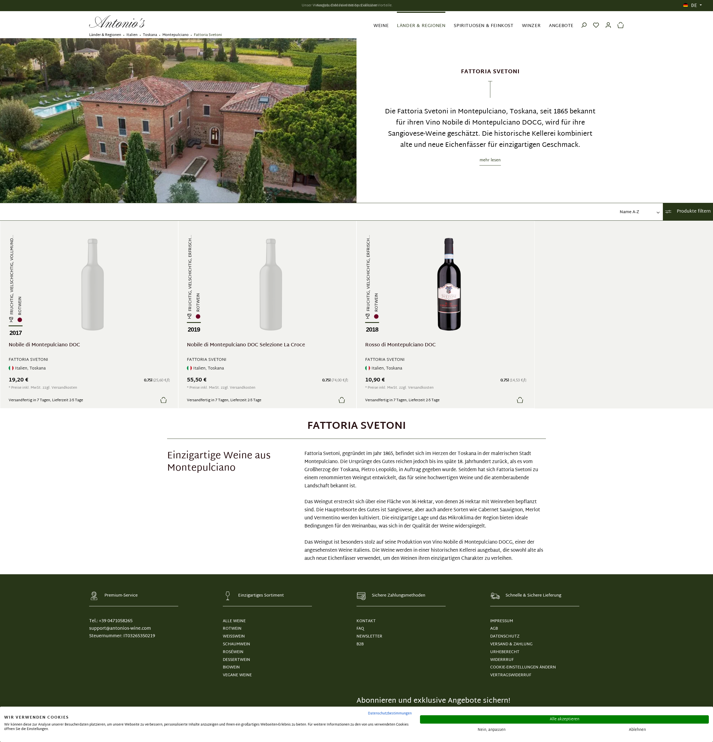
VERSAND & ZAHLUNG (511, 644)
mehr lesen (490, 160)
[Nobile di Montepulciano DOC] (93, 284)
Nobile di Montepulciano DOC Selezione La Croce (246, 346)
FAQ (360, 628)
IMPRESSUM (501, 621)
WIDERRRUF (502, 659)
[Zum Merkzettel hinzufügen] (150, 400)
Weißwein (234, 636)
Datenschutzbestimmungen (390, 714)
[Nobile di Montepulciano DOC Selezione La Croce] (271, 284)
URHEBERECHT (504, 652)
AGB (494, 628)
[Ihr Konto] (608, 21)
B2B (360, 644)
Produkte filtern (693, 212)
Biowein (231, 667)
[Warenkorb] (619, 21)
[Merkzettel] (596, 21)
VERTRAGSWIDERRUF (510, 675)
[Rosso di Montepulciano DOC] (449, 284)
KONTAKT (366, 621)
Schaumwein (236, 644)
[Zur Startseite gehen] (117, 21)
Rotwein (232, 628)
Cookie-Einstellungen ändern (523, 667)
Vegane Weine (237, 675)
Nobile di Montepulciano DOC (44, 346)
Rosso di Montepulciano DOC (400, 346)
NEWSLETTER (369, 636)
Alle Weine (234, 621)
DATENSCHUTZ (504, 636)
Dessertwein (236, 659)
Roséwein (233, 652)
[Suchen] (584, 21)
